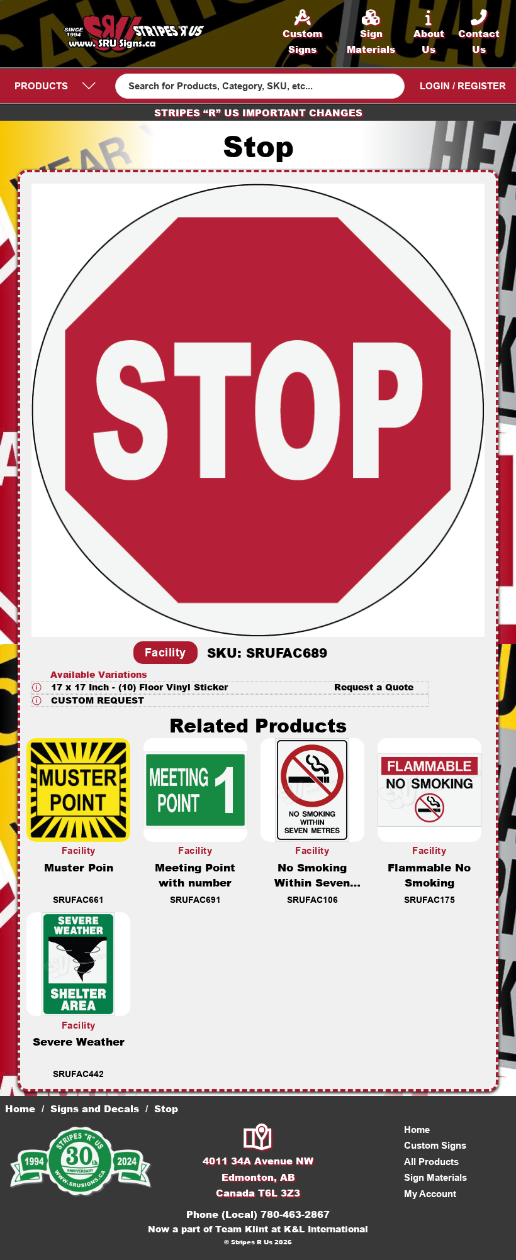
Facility (165, 652)
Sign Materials (435, 1177)
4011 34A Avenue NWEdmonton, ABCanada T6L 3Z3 (258, 1177)
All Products (431, 1161)
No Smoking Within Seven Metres (312, 882)
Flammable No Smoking (429, 874)
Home (20, 1108)
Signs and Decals (94, 1108)
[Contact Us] (258, 1138)
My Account (430, 1193)
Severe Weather (79, 1041)
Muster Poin (78, 867)
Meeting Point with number (195, 874)
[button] (230, 688)
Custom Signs (435, 1145)
